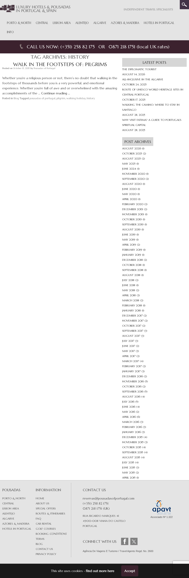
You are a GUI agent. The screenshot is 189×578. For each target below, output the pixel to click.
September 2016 (132, 391)
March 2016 (130, 422)
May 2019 (128, 239)
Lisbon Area (62, 23)
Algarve (99, 23)
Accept (129, 571)
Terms (40, 538)
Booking (51, 533)
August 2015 (131, 457)
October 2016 (132, 386)
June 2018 (128, 285)
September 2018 (132, 270)
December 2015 (132, 437)
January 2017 (131, 371)
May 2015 (128, 472)
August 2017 (131, 335)
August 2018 (131, 275)
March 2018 (130, 300)
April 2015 (129, 477)
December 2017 (132, 315)
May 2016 (128, 411)
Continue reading (55, 93)
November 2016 (133, 381)
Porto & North (19, 23)
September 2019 (133, 224)
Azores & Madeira (125, 23)
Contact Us (44, 549)
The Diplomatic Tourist (139, 69)
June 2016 (128, 406)
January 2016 (131, 432)
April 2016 (129, 416)
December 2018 (132, 259)
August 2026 (131, 148)
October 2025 (132, 153)
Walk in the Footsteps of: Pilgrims (60, 64)
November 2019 (133, 214)
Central (42, 23)
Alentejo (82, 23)
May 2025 (129, 163)
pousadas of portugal (42, 98)
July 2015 (128, 462)
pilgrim (60, 98)
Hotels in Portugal (159, 23)
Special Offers (46, 508)
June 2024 (129, 168)
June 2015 (128, 467)
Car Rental (43, 523)
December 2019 (132, 209)
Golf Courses (46, 528)
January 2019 (131, 254)
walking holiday (76, 98)
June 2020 (129, 189)
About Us (42, 503)
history (91, 98)
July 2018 (128, 280)
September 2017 (132, 330)
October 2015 (131, 447)
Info (10, 32)
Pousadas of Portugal (44, 68)
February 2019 (132, 249)
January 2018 (131, 310)
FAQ (38, 518)
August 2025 (131, 158)
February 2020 (132, 204)
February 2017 (132, 366)
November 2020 (133, 173)
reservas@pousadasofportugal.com (108, 498)
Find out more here (100, 571)
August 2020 (132, 184)
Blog (16, 98)
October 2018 (132, 265)
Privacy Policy (46, 554)
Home (40, 498)
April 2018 (129, 295)
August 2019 (131, 229)
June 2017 (128, 346)
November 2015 (133, 442)
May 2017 (128, 351)
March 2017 (130, 361)
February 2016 (132, 427)
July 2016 (128, 401)
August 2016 (131, 396)
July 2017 (128, 341)
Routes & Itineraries (50, 513)
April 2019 (129, 244)
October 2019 (132, 219)
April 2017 (129, 356)
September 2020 (133, 178)
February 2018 (132, 305)
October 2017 (131, 325)
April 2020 (129, 199)
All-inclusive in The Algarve (142, 79)
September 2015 (132, 452)
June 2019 (129, 234)
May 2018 (128, 290)
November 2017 (133, 320)
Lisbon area (10, 508)
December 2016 (132, 376)
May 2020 (129, 194)
